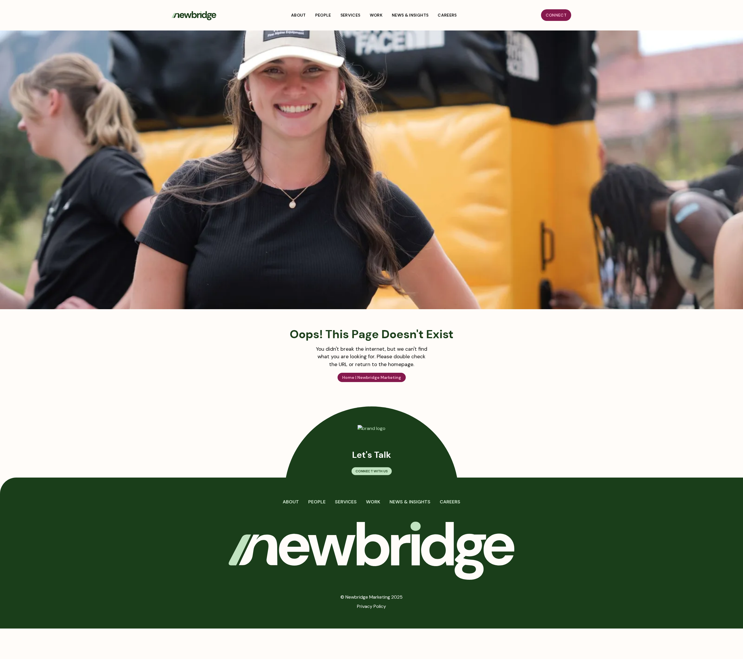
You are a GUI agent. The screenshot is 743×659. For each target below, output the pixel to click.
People (317, 502)
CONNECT (556, 15)
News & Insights (409, 502)
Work (373, 502)
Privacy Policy (371, 606)
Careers (450, 502)
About (291, 502)
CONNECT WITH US (371, 471)
